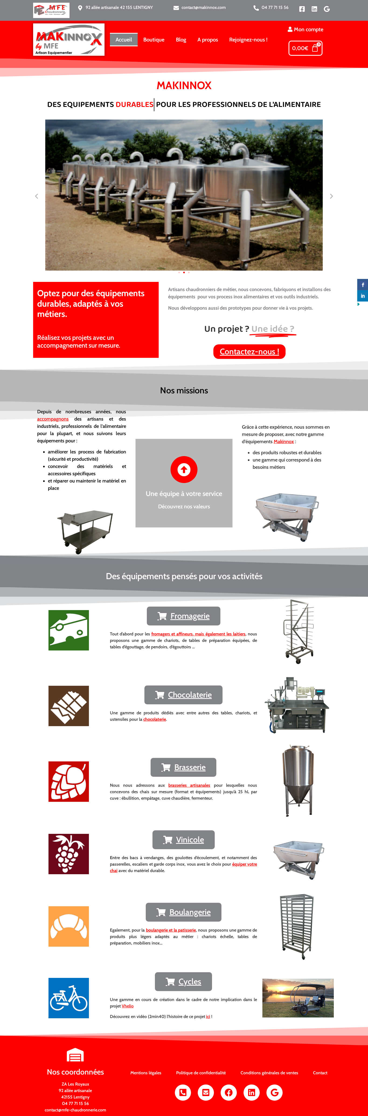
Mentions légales (145, 1072)
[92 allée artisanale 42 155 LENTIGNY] (80, 8)
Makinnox (284, 442)
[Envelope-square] (206, 1092)
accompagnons (53, 419)
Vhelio (128, 1006)
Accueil (124, 39)
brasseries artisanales (189, 785)
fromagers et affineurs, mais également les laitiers (198, 633)
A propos (207, 39)
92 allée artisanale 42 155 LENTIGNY (119, 7)
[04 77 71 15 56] (256, 8)
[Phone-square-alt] (183, 1092)
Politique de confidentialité (201, 1072)
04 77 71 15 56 (275, 7)
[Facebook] (229, 1092)
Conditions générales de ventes (269, 1072)
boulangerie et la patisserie (171, 930)
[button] (36, 196)
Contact (320, 1072)
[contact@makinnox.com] (176, 8)
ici (208, 1016)
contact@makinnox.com (204, 7)
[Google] (327, 9)
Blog (181, 39)
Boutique (153, 39)
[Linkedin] (314, 9)
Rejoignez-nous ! (248, 39)
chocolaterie (154, 719)
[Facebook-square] (302, 9)
